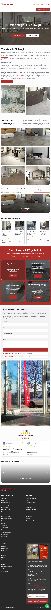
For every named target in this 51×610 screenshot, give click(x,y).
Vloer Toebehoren (30, 516)
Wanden (28, 518)
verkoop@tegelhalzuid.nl (40, 587)
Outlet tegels (4, 560)
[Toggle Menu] (2, 9)
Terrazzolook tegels (6, 532)
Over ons (3, 546)
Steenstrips (4, 523)
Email (4, 327)
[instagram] (5, 490)
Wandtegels (4, 500)
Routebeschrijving (34, 600)
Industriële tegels (5, 509)
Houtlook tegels (5, 507)
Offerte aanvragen (30, 507)
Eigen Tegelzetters (30, 502)
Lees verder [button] (5, 454)
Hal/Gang (3, 555)
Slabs (2, 521)
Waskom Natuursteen (6, 566)
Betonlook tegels (5, 502)
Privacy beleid (36, 607)
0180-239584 (36, 585)
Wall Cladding (4, 536)
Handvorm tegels (5, 505)
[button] (3, 204)
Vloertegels (4, 498)
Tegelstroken (4, 527)
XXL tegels (4, 539)
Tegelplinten (4, 525)
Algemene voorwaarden (45, 607)
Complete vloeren (5, 553)
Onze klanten (4, 571)
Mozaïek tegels (5, 514)
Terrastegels (4, 530)
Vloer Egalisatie (30, 514)
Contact (28, 500)
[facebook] (2, 490)
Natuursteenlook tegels (7, 516)
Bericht (5, 339)
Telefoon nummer (7, 333)
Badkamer (4, 550)
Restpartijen (4, 562)
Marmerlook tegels (6, 511)
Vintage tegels (4, 534)
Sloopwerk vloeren (31, 509)
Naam (5, 321)
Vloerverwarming (30, 511)
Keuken (3, 557)
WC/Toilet (3, 569)
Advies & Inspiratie (31, 498)
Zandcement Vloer (31, 521)
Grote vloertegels (18, 78)
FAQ (27, 505)
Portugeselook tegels (6, 518)
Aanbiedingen (4, 548)
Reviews (3, 564)
